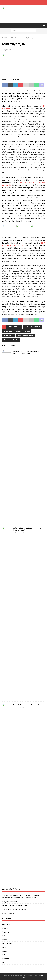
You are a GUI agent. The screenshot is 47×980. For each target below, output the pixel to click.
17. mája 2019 (19, 356)
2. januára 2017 (9, 50)
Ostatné (5, 955)
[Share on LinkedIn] (15, 85)
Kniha (4, 947)
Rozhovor (5, 962)
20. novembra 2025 (20, 533)
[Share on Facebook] (5, 85)
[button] (43, 25)
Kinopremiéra (7, 943)
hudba (18, 331)
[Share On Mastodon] (41, 85)
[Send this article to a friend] (26, 85)
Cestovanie (6, 932)
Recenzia (5, 959)
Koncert (5, 951)
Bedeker (5, 928)
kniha (27, 331)
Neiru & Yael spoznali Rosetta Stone (28, 705)
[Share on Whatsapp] (36, 85)
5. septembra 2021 (20, 707)
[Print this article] (31, 85)
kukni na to (8, 335)
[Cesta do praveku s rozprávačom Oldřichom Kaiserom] (6, 436)
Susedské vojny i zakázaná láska (14, 909)
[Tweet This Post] (10, 85)
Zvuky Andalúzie (8, 913)
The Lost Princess (11, 340)
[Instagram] (26, 2)
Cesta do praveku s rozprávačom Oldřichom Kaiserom (26, 352)
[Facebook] (21, 2)
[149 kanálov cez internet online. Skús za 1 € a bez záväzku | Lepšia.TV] (23, 885)
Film (3, 936)
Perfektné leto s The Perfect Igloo (14, 905)
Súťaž (4, 966)
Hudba (4, 939)
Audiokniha (6, 924)
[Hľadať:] (23, 30)
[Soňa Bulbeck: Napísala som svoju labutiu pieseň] (6, 613)
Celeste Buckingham (32, 327)
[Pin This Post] (20, 85)
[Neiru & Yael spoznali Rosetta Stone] (6, 790)
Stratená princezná (25, 335)
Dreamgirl (8, 331)
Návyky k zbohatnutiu (10, 901)
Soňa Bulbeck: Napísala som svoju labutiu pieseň (27, 529)
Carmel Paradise (14, 327)
